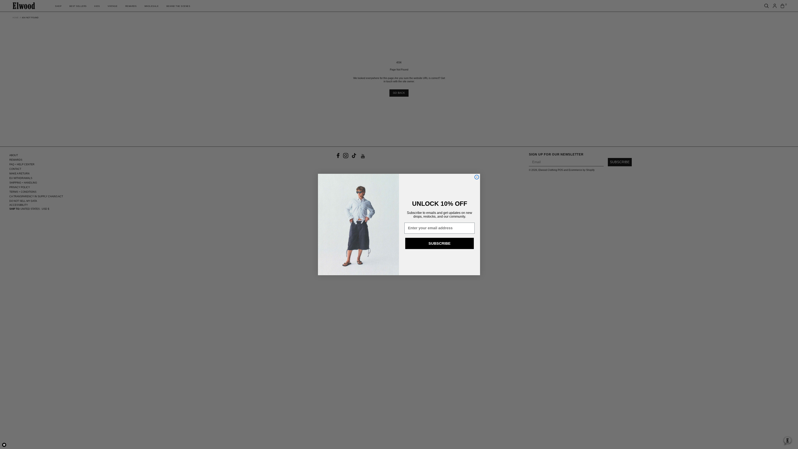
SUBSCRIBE (440, 243)
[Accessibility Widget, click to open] (4, 445)
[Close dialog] (477, 177)
